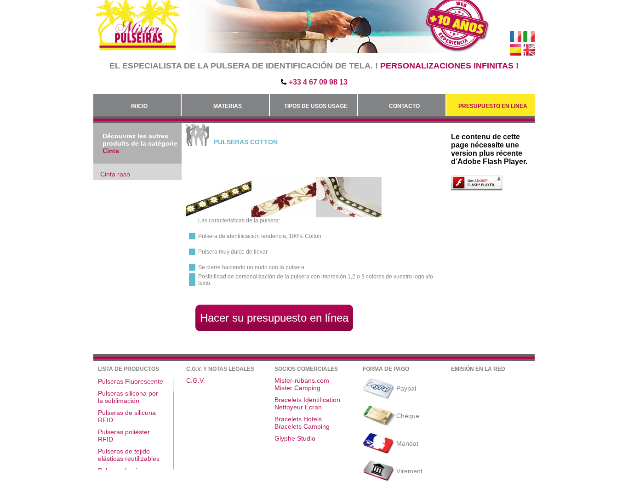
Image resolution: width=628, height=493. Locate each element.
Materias (227, 106)
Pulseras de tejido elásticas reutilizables (129, 455)
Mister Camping (297, 387)
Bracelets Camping (302, 426)
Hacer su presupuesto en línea (274, 318)
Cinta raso (115, 174)
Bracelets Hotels (298, 419)
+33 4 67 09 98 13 (318, 82)
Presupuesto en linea (492, 106)
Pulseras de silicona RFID (127, 416)
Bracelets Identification (307, 399)
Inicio (139, 106)
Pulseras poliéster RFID (124, 435)
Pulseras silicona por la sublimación (128, 397)
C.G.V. (195, 380)
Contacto (404, 106)
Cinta (111, 150)
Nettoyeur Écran (298, 407)
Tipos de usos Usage (316, 106)
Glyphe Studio (294, 438)
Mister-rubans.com (301, 380)
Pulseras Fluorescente (130, 381)
